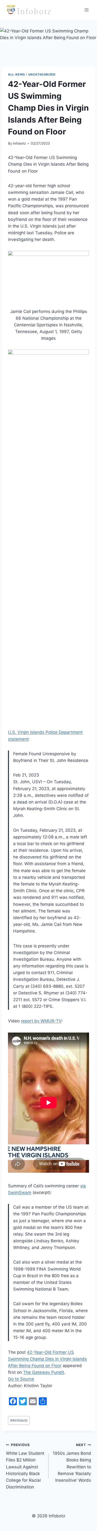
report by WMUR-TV (41, 1020)
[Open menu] (86, 10)
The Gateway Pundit (43, 1372)
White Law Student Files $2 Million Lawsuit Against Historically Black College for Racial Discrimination (25, 1466)
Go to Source (21, 1378)
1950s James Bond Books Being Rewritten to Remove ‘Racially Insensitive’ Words (72, 1463)
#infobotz (19, 1420)
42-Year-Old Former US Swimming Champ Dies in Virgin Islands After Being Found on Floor (47, 1359)
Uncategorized (42, 74)
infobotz (19, 143)
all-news (16, 74)
